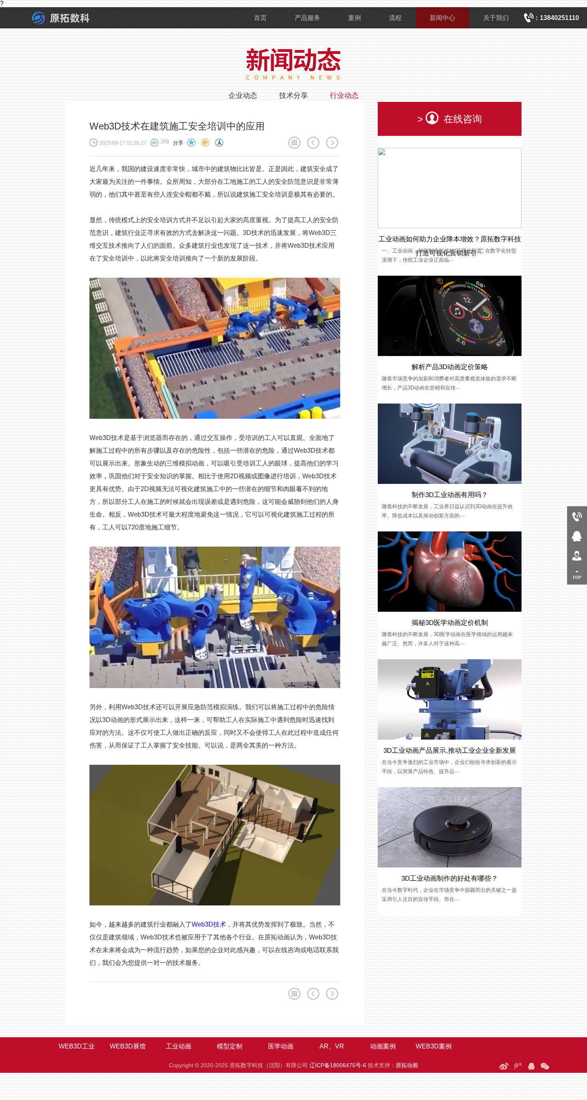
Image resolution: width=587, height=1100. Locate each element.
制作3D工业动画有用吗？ (450, 495)
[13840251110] (577, 516)
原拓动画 (407, 1065)
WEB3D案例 (434, 1046)
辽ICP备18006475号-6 (337, 1065)
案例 (354, 17)
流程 (395, 17)
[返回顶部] (577, 575)
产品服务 (307, 17)
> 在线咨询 (449, 118)
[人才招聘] (577, 555)
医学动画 (281, 1046)
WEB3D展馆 (128, 1046)
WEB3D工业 (77, 1046)
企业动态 (242, 95)
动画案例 (383, 1046)
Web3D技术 (209, 924)
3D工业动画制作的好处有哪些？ (449, 878)
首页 (260, 17)
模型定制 (229, 1046)
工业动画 (178, 1046)
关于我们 (496, 17)
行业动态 (344, 95)
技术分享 (293, 95)
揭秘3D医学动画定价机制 (450, 623)
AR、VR (331, 1046)
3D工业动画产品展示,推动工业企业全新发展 (449, 750)
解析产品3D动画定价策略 (450, 367)
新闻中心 (442, 17)
